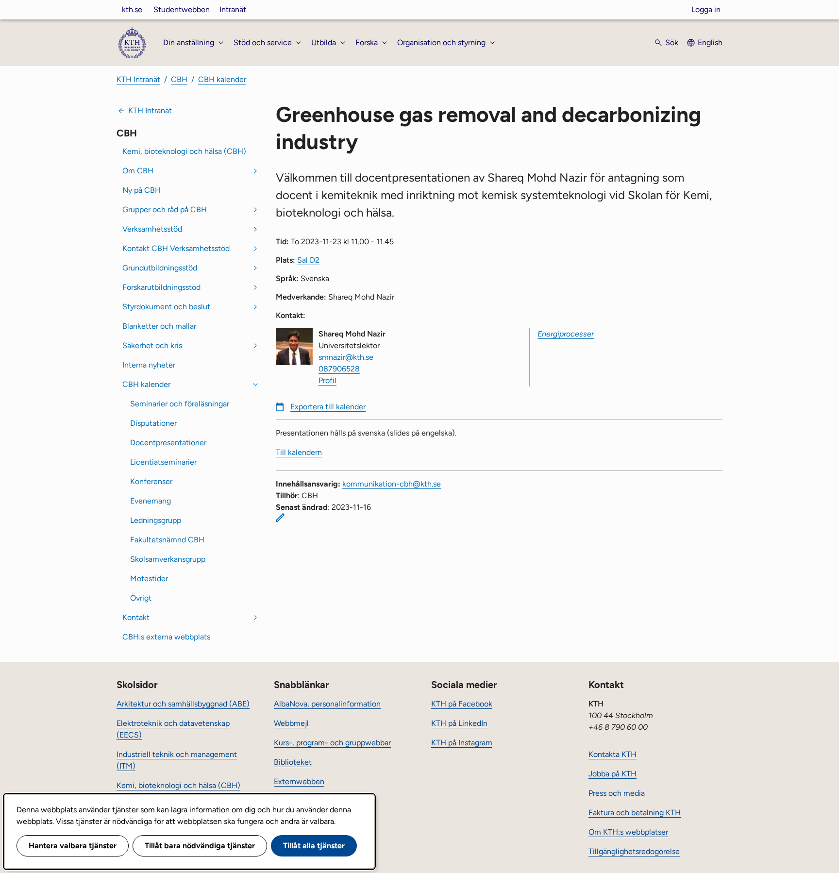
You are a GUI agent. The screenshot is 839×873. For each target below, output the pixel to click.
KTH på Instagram (461, 742)
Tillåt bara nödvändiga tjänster (200, 845)
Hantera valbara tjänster (73, 845)
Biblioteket (293, 762)
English (710, 42)
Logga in (706, 9)
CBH (179, 79)
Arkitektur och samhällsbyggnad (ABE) (183, 703)
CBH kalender (222, 79)
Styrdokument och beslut (166, 306)
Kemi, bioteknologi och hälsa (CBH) (184, 151)
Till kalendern (299, 452)
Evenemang (150, 500)
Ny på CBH (141, 190)
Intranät (232, 9)
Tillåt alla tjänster (314, 845)
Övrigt (140, 598)
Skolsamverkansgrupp (167, 559)
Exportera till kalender (328, 406)
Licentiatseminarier (163, 462)
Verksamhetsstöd (152, 229)
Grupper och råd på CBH (164, 209)
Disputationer (153, 423)
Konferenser (151, 481)
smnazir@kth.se (346, 357)
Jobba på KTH (612, 773)
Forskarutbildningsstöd (161, 287)
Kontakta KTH (612, 754)
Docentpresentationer (168, 442)
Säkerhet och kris (152, 345)
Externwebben (299, 781)
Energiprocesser (565, 333)
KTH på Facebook (461, 703)
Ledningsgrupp (155, 520)
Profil (327, 380)
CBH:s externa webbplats (166, 636)
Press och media (616, 793)
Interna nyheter (148, 364)
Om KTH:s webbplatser (628, 832)
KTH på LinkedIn (459, 723)
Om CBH (137, 170)
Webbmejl (291, 723)
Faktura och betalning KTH (634, 812)
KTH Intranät (138, 79)
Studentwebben (181, 9)
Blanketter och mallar (159, 326)
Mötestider (149, 578)
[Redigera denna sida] (280, 517)
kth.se (132, 9)
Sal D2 (308, 260)
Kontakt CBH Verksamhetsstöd (176, 248)
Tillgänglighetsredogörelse (634, 851)
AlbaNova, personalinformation (327, 703)
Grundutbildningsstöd (159, 267)
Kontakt (136, 617)
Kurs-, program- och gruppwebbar (332, 742)
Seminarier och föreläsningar (179, 403)
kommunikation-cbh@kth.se (391, 483)
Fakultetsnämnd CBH (167, 539)
